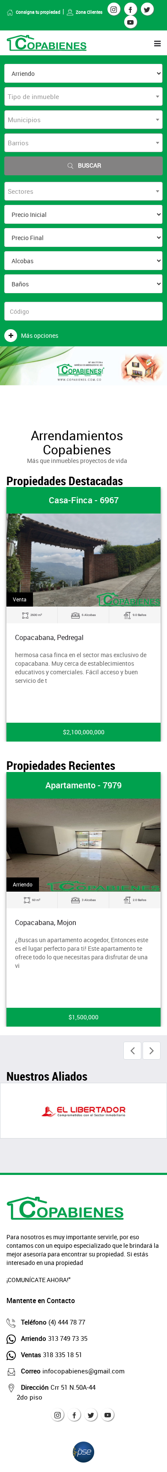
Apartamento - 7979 (83, 785)
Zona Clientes (89, 12)
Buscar (89, 165)
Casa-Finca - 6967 (84, 500)
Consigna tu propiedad (38, 12)
